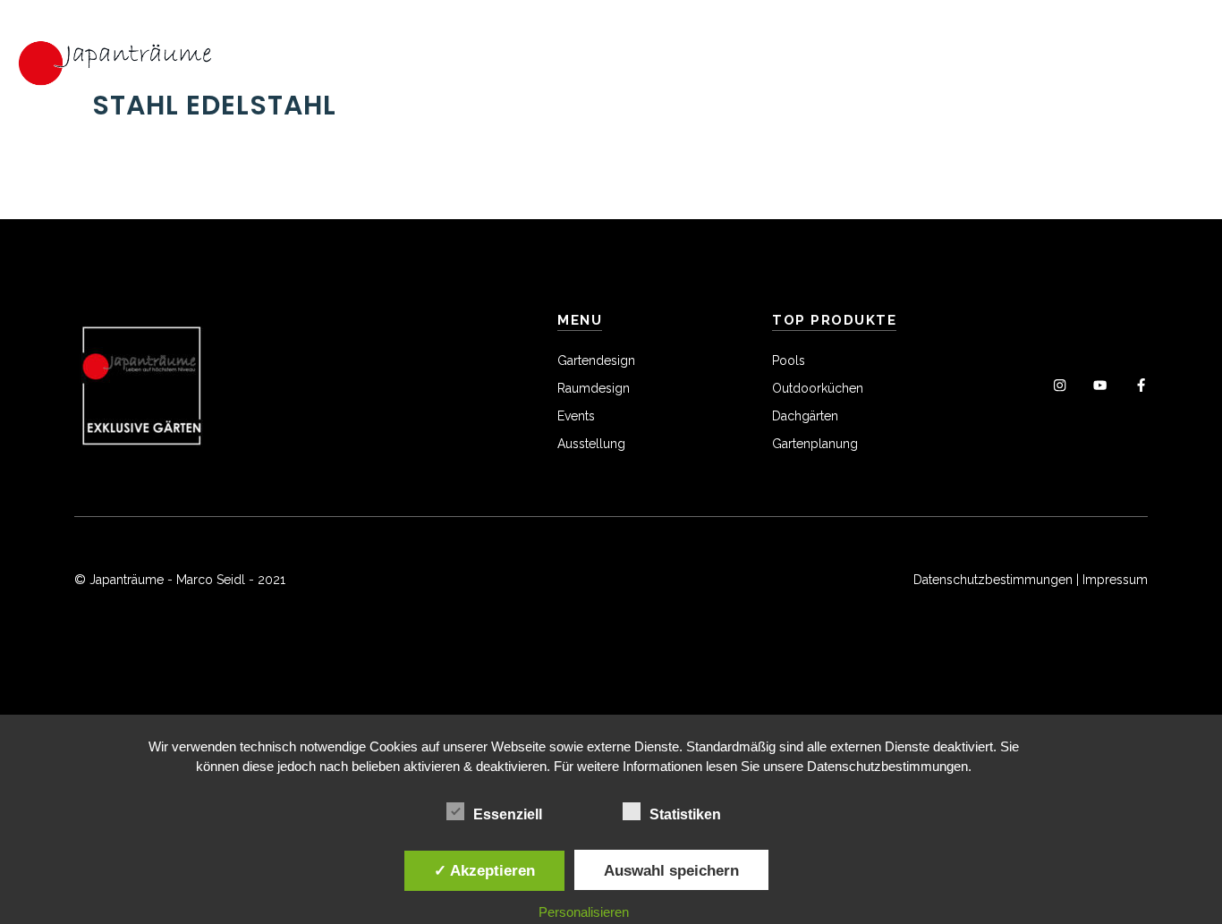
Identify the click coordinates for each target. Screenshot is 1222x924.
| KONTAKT (258, 72)
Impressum (1115, 579)
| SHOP (329, 72)
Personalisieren (584, 912)
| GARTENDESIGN (331, 55)
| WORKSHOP (890, 55)
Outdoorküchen (817, 388)
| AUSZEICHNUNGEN (1017, 55)
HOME (240, 55)
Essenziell (507, 814)
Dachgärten (805, 416)
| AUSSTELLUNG (776, 55)
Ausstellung (591, 444)
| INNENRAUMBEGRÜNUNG (518, 55)
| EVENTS (655, 55)
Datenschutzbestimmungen (993, 579)
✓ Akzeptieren (484, 870)
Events (576, 416)
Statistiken (685, 814)
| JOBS (1121, 55)
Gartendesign (596, 360)
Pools (788, 360)
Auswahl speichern (671, 870)
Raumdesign (593, 388)
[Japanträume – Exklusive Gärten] (117, 62)
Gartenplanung (815, 444)
